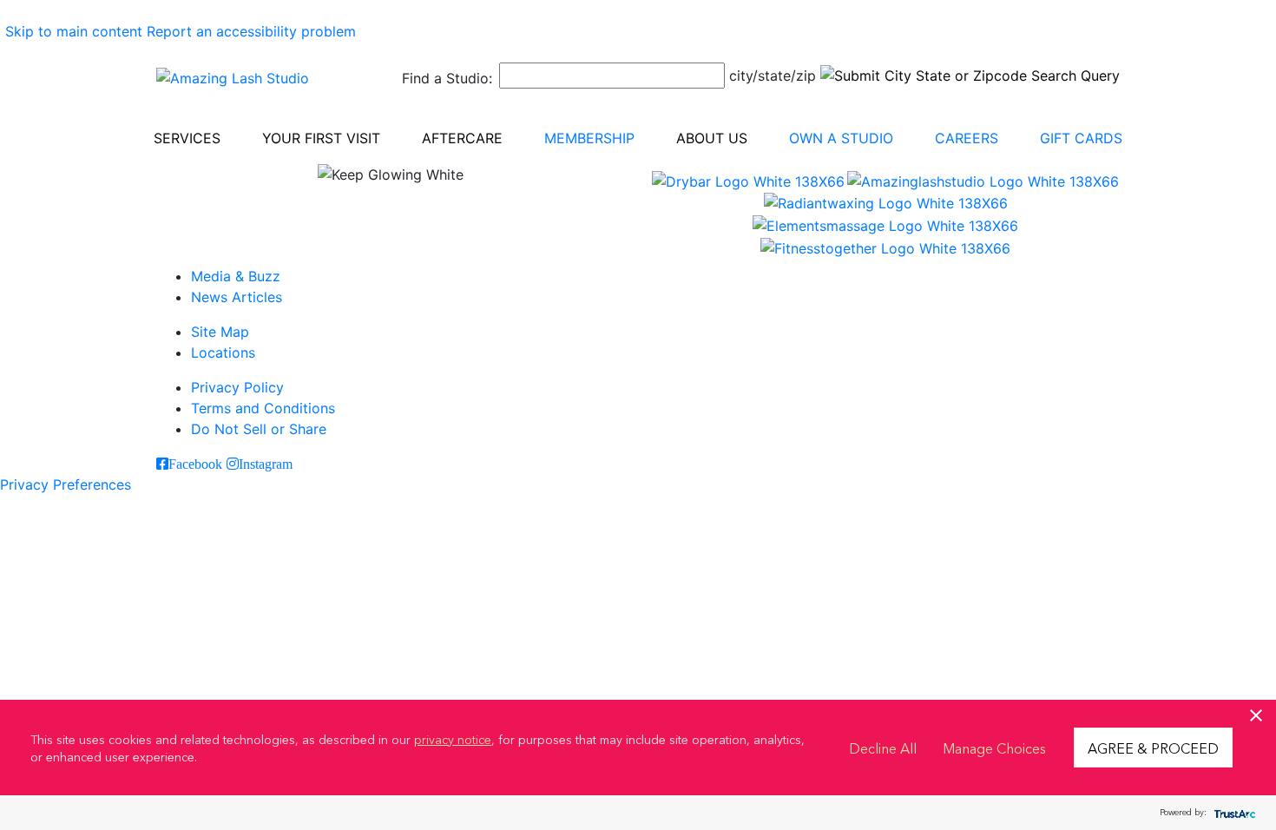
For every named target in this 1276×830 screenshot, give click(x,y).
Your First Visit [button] (321, 138)
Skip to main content (73, 31)
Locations (223, 352)
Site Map (220, 331)
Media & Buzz (235, 276)
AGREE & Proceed (1153, 747)
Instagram (266, 464)
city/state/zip (772, 75)
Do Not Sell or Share (258, 429)
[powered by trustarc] (1233, 813)
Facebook (195, 464)
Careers (966, 138)
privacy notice (452, 739)
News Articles (236, 297)
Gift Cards (1081, 138)
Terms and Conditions (263, 408)
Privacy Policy (237, 387)
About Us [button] (711, 138)
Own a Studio (841, 138)
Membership (589, 138)
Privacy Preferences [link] (65, 484)
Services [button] (187, 138)
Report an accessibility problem (251, 31)
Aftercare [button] (462, 138)
